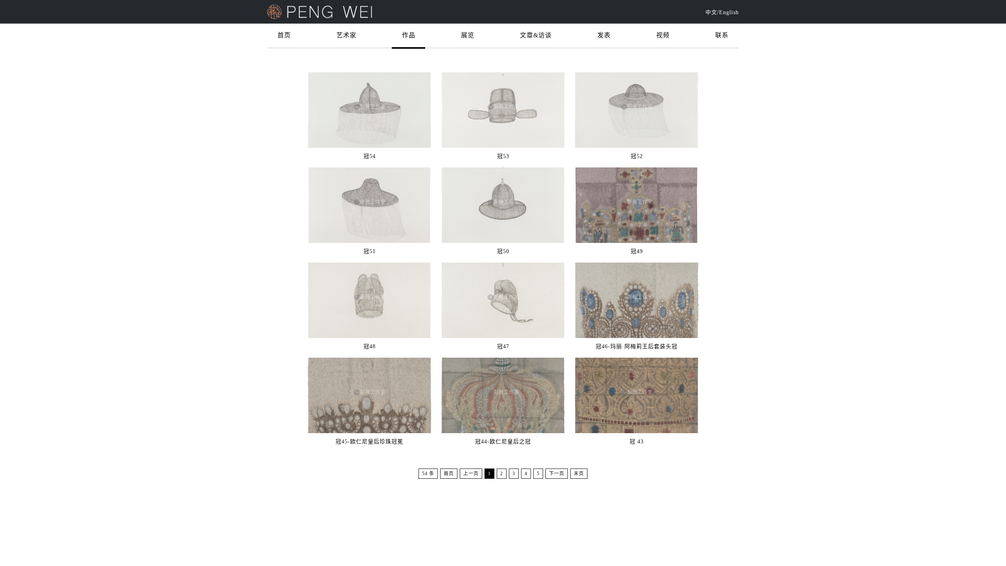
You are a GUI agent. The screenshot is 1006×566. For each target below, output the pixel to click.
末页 (579, 473)
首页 (284, 35)
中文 (711, 12)
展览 (467, 35)
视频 (663, 35)
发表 (604, 35)
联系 (722, 35)
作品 (408, 35)
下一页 (556, 473)
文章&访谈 (536, 35)
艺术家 (346, 35)
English (729, 12)
